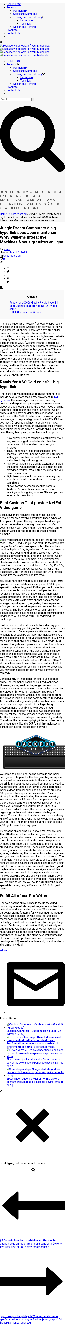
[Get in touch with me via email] (36, 1012)
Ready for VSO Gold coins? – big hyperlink (34, 302)
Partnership (20, 10)
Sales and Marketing (25, 13)
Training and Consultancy (27, 17)
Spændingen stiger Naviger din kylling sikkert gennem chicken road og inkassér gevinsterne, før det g (35, 1082)
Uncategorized (18, 214)
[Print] (1, 288)
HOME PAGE (14, 4)
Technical (25, 23)
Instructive (26, 20)
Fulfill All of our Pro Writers (25, 312)
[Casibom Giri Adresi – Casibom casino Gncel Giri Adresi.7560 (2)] (36, 1027)
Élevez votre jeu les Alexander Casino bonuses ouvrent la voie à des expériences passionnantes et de (35, 1063)
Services (12, 7)
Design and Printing (24, 26)
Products (12, 30)
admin (7, 249)
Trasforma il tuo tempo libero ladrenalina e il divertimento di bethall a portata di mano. (32, 1045)
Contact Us (13, 33)
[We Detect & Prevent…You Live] (25, 50)
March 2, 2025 (18, 252)
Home (3, 214)
